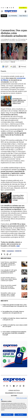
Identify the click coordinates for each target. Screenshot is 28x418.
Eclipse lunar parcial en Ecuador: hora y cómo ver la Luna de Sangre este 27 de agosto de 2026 (14, 305)
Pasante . (4, 71)
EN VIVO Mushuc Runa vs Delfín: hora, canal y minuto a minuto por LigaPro (9, 279)
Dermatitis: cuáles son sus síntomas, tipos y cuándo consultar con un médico (8, 294)
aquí (18, 246)
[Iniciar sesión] (25, 11)
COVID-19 (18, 251)
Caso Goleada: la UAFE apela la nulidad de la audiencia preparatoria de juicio (9, 271)
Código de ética (14, 390)
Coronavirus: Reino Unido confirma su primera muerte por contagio (18, 198)
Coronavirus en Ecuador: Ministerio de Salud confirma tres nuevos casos (19, 101)
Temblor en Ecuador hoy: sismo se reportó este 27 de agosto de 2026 (14, 318)
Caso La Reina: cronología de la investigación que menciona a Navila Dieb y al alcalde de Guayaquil (14, 333)
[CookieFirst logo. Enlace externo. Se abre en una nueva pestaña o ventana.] (1, 399)
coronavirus (10, 251)
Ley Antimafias (13, 15)
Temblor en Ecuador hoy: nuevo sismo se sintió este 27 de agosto (14, 325)
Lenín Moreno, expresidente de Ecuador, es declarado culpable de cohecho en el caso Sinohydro (9, 264)
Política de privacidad (21, 398)
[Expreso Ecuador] (14, 381)
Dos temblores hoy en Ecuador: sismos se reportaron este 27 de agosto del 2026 (13, 312)
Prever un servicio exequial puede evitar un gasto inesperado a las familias (8, 286)
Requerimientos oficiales (14, 393)
